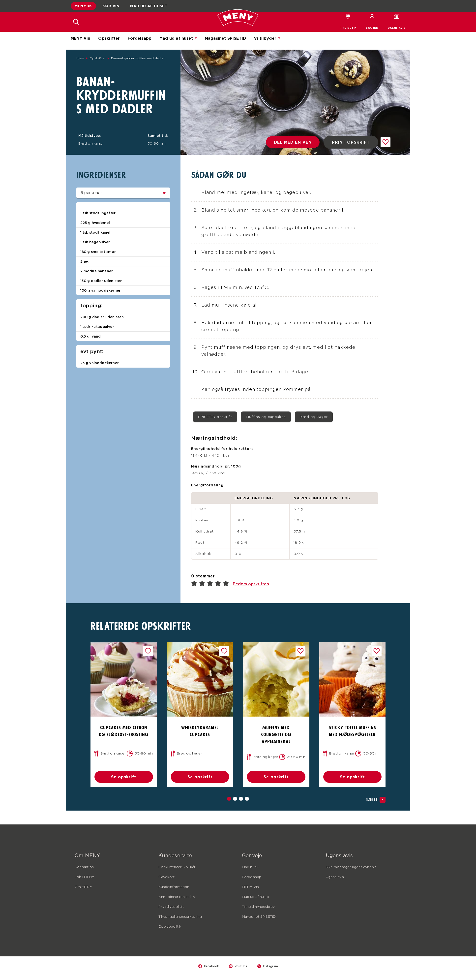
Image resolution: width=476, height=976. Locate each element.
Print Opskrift (351, 142)
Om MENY (83, 887)
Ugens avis (335, 877)
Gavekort (166, 877)
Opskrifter (109, 38)
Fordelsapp (139, 38)
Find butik (250, 867)
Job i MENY (84, 877)
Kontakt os (84, 867)
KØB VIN (110, 6)
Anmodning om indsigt (177, 897)
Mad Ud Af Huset (149, 6)
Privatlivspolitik (171, 907)
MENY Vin (80, 38)
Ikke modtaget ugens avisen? (351, 867)
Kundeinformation (173, 887)
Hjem (80, 58)
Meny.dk (83, 6)
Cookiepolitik (169, 926)
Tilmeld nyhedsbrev (258, 907)
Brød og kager (314, 417)
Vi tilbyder (265, 38)
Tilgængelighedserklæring (180, 916)
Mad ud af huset (176, 38)
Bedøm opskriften (251, 584)
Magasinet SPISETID (225, 38)
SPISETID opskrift (215, 417)
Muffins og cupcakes (266, 417)
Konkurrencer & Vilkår (176, 867)
